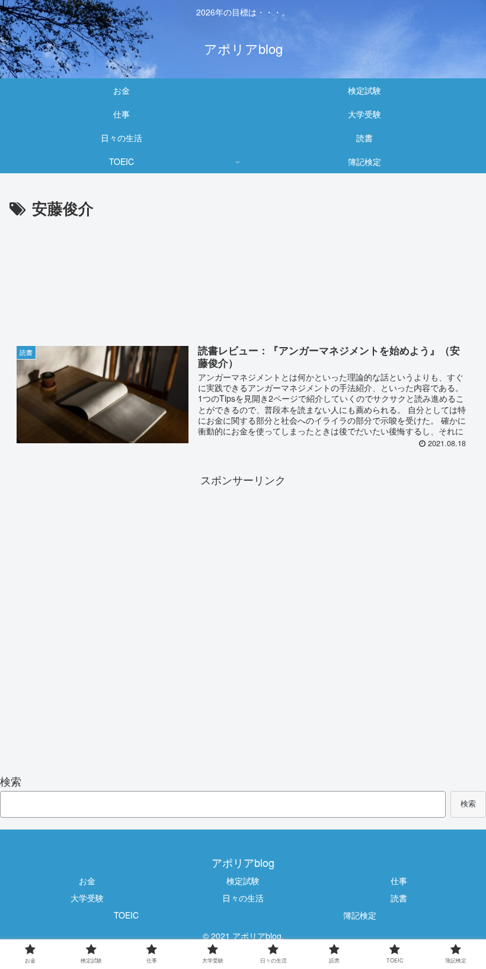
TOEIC (126, 915)
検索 (10, 781)
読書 (399, 898)
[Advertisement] (243, 282)
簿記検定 (359, 915)
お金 (87, 881)
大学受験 (87, 898)
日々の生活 (243, 898)
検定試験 (243, 881)
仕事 (399, 881)
